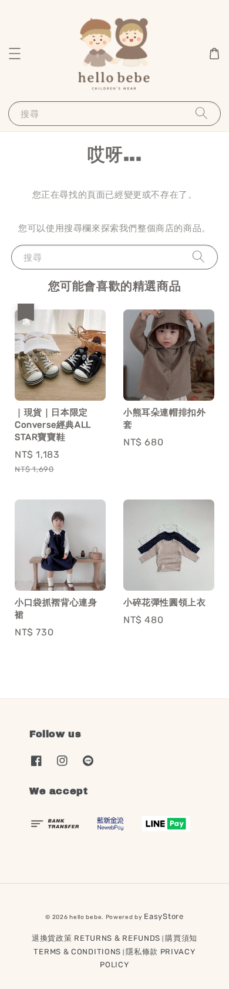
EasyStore (163, 916)
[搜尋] (201, 113)
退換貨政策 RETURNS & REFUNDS (96, 938)
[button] (15, 53)
